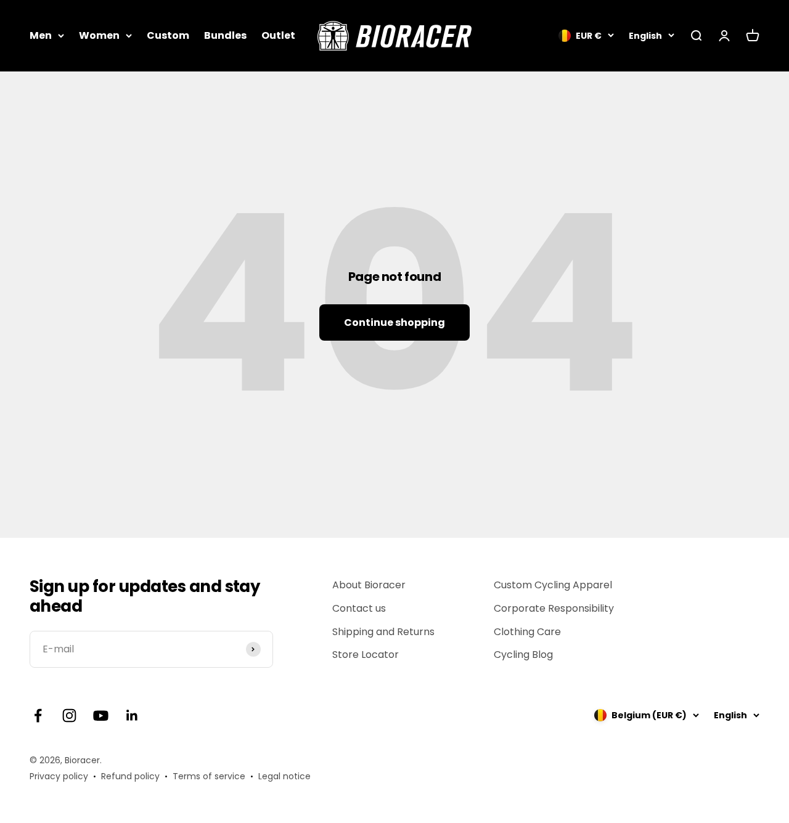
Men (41, 35)
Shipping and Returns (383, 632)
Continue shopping (394, 322)
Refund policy (130, 776)
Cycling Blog (523, 654)
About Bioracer (369, 585)
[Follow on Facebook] (38, 715)
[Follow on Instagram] (69, 715)
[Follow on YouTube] (100, 715)
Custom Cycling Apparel (553, 585)
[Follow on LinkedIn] (132, 715)
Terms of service (209, 776)
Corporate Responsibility (554, 608)
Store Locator (365, 654)
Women (99, 35)
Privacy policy (59, 776)
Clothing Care (527, 632)
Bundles (225, 35)
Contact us (359, 608)
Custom (168, 35)
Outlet (278, 35)
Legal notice (284, 776)
